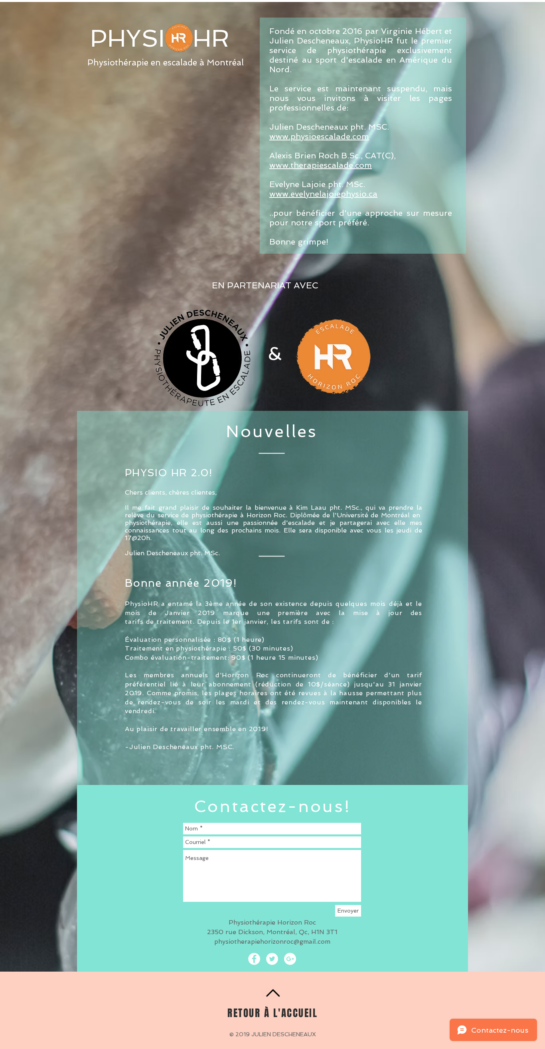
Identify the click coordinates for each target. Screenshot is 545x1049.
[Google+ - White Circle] (290, 959)
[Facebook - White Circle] (254, 959)
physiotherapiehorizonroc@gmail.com (272, 941)
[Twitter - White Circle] (272, 959)
